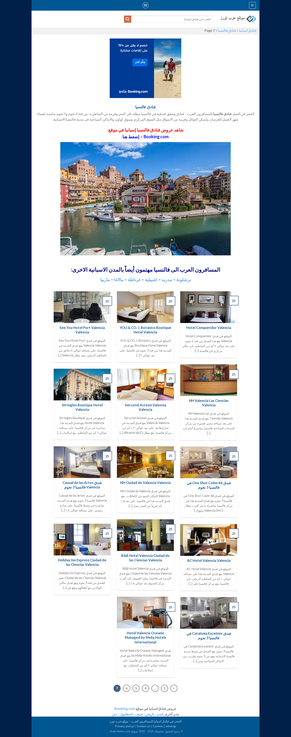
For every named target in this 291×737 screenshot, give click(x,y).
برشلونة (183, 279)
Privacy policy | (125, 726)
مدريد (167, 279)
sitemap (171, 726)
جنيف (139, 714)
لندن (160, 714)
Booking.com (124, 708)
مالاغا (119, 279)
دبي (114, 714)
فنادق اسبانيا (247, 30)
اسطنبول (126, 714)
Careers (158, 726)
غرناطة (134, 279)
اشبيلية (151, 279)
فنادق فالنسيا (227, 30)
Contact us (143, 726)
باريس (150, 714)
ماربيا (105, 279)
